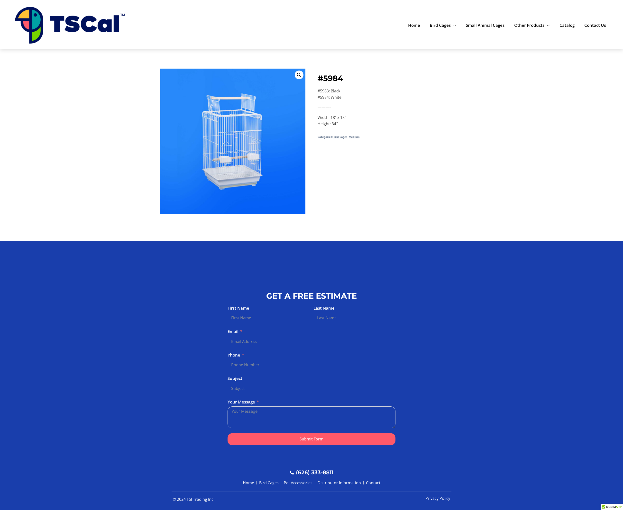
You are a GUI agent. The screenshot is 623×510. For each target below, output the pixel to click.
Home (414, 25)
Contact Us (595, 25)
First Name (238, 308)
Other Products (529, 25)
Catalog (567, 25)
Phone (234, 355)
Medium (354, 137)
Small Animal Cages (485, 25)
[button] (299, 75)
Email (233, 331)
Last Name (324, 308)
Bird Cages (440, 25)
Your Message (241, 402)
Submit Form (311, 439)
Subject (235, 378)
